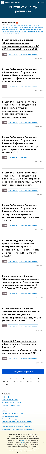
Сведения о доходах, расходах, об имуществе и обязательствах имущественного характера (17, 423)
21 (27, 378)
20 (24, 378)
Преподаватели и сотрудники (11, 405)
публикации (23, 157)
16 (10, 378)
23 (34, 378)
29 (17, 381)
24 (38, 378)
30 (21, 381)
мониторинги (13, 54)
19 (21, 378)
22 (31, 378)
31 (24, 381)
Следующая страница (22, 371)
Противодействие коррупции (11, 419)
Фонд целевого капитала (10, 416)
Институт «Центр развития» (23, 8)
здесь (22, 440)
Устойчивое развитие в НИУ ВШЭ (12, 402)
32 (28, 381)
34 (35, 381)
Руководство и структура (10, 399)
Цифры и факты (7, 397)
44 (7, 384)
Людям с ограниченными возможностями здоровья (18, 429)
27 (11, 381)
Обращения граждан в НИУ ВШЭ (12, 413)
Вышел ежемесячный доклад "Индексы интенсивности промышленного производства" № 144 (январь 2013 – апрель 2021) (20, 44)
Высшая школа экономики (13, 2)
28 (14, 381)
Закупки (4, 411)
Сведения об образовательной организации (16, 426)
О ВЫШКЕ (6, 394)
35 (38, 381)
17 (14, 378)
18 (17, 378)
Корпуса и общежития (9, 408)
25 (4, 381)
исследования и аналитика (28, 54)
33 (31, 381)
